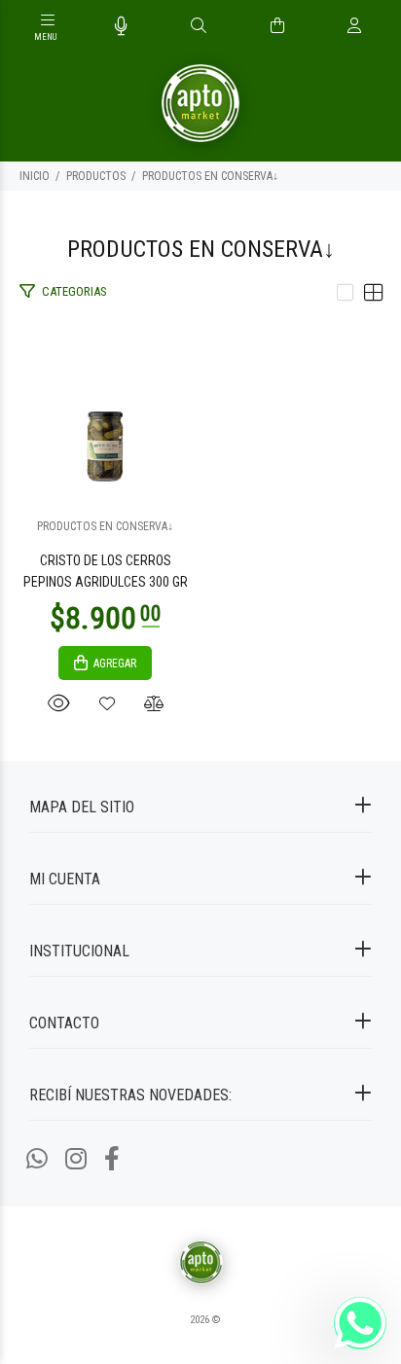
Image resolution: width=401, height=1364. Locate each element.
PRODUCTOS (96, 176)
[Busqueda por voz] (121, 26)
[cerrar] (381, 27)
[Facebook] (112, 1159)
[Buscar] (198, 26)
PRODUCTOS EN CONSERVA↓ (210, 176)
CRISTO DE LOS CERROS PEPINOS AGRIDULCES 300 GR (105, 571)
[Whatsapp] (37, 1159)
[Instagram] (76, 1159)
